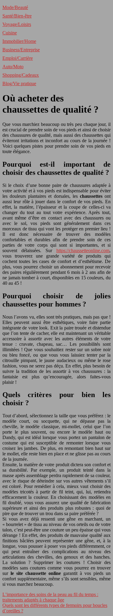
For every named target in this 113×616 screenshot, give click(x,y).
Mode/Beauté (15, 7)
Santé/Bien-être (17, 15)
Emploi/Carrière (17, 58)
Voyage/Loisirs (16, 24)
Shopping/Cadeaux (20, 75)
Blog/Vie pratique (19, 83)
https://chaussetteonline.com (82, 250)
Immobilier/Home (19, 41)
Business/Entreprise (21, 49)
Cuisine (9, 32)
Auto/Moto (13, 66)
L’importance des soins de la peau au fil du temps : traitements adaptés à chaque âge (50, 597)
